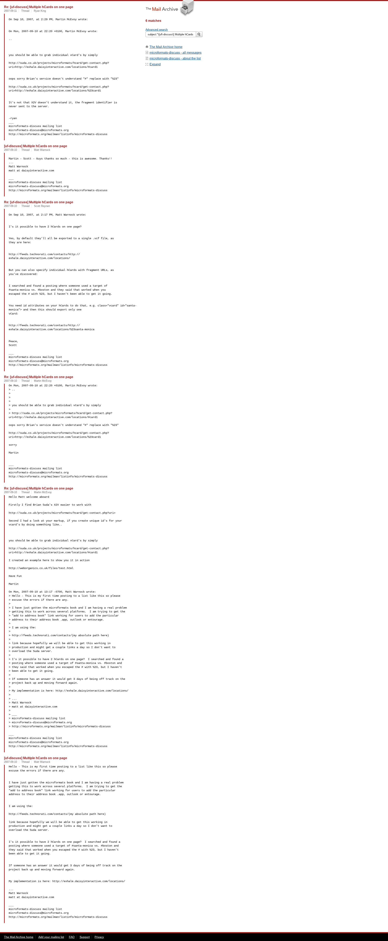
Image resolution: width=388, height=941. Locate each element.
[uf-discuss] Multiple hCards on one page (35, 146)
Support (85, 937)
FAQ (72, 937)
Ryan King (40, 10)
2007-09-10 (10, 149)
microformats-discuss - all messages (175, 52)
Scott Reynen (42, 205)
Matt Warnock (42, 149)
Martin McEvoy (43, 380)
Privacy (99, 937)
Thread (25, 10)
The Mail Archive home (166, 47)
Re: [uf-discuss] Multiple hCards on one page (38, 7)
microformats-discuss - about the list (175, 58)
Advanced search (157, 29)
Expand (155, 64)
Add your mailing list (51, 937)
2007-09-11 (10, 10)
